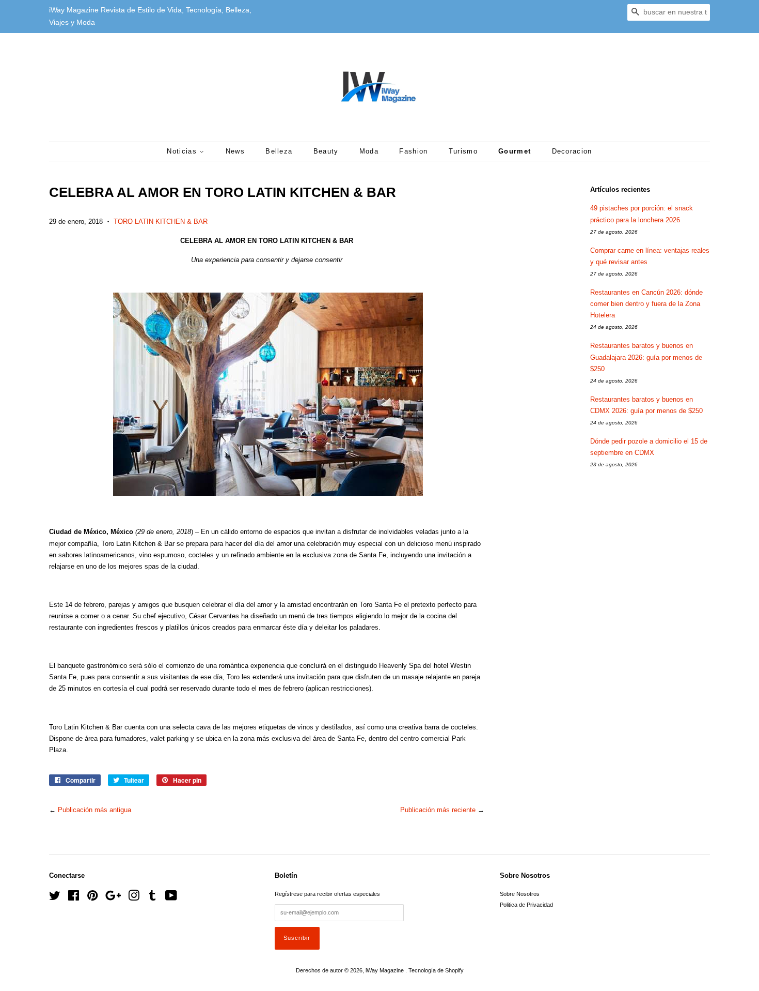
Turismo (463, 151)
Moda (368, 151)
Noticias (183, 151)
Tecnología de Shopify (436, 970)
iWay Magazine (385, 970)
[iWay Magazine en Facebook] (74, 898)
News (235, 151)
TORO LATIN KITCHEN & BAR (161, 221)
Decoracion (572, 151)
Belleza (278, 151)
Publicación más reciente (438, 810)
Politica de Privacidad (526, 905)
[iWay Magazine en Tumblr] (152, 898)
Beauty (326, 151)
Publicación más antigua (94, 810)
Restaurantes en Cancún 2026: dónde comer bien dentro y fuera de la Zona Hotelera (646, 303)
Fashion (413, 151)
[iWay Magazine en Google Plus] (113, 898)
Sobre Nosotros (520, 894)
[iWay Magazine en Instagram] (133, 898)
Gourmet (514, 151)
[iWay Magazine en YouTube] (171, 898)
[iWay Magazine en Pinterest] (92, 898)
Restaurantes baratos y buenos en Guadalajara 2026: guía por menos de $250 (646, 357)
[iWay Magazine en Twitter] (54, 898)
